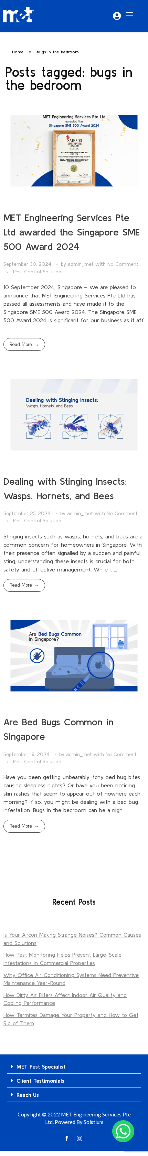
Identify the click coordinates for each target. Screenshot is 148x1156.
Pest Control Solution (37, 271)
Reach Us (28, 1095)
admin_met (81, 264)
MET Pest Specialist (41, 1066)
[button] (74, 1067)
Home (18, 52)
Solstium (93, 1122)
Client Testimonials (40, 1081)
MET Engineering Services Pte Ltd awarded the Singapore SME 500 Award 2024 (71, 232)
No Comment (122, 264)
